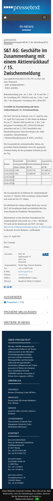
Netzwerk (22, 424)
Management (12, 424)
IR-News (32, 392)
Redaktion (32, 400)
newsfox (24, 411)
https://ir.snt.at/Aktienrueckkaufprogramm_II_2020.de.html (28, 226)
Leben (26, 392)
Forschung (19, 392)
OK (37, 499)
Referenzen (23, 426)
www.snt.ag (22, 274)
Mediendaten (12, 426)
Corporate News (26, 421)
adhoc (18, 411)
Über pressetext (13, 421)
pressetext (11, 411)
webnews (31, 411)
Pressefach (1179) (15, 302)
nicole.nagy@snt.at (25, 271)
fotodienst (11, 413)
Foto (9, 403)
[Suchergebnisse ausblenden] (11, 287)
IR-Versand (23, 400)
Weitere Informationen (24, 499)
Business (11, 392)
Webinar (15, 403)
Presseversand (13, 400)
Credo (28, 424)
